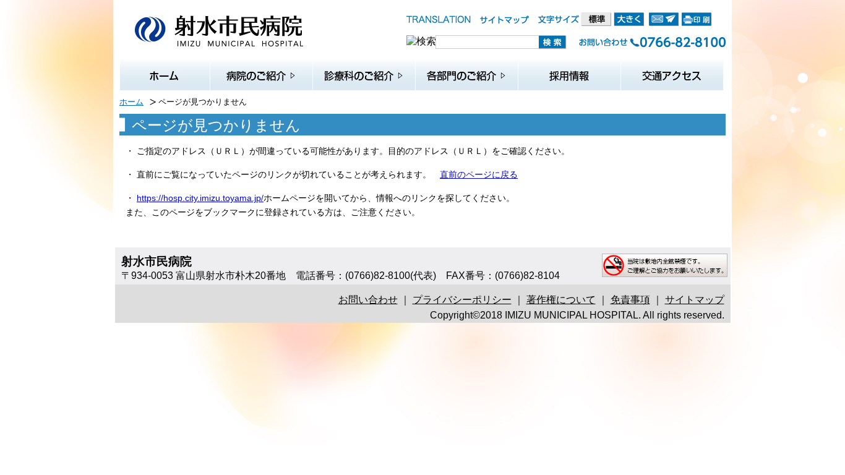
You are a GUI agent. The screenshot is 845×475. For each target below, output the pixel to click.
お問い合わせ (368, 299)
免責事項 (630, 299)
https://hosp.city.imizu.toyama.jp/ (200, 198)
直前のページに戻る (479, 174)
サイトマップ (694, 299)
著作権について (561, 299)
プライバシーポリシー (462, 299)
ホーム (131, 101)
